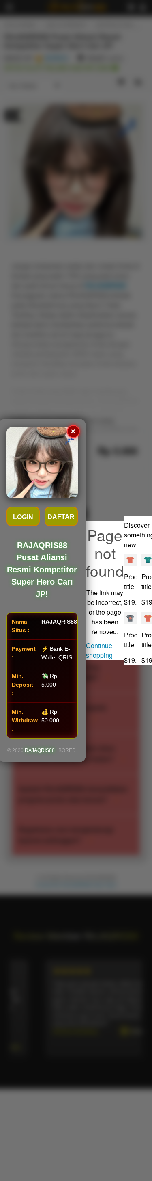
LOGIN (23, 517)
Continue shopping (99, 650)
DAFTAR (61, 517)
